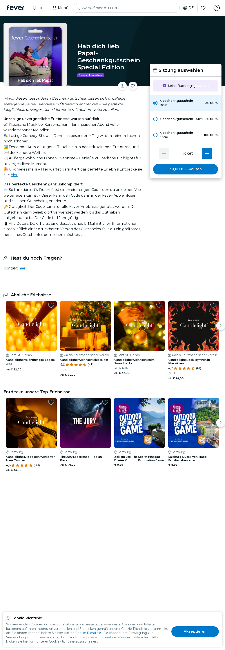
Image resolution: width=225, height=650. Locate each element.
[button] (185, 103)
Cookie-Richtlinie (88, 633)
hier (14, 175)
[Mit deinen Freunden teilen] (122, 86)
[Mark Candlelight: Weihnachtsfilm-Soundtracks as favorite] (159, 305)
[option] (185, 103)
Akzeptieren (195, 631)
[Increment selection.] (207, 153)
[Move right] (220, 325)
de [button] (191, 8)
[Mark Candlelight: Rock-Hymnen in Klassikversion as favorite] (213, 305)
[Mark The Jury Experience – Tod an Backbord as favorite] (105, 402)
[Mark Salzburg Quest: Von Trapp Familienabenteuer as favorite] (213, 402)
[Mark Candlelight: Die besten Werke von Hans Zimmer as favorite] (51, 402)
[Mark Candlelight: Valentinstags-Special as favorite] (51, 305)
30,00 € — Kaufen (185, 169)
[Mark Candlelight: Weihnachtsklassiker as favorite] (105, 305)
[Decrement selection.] (164, 153)
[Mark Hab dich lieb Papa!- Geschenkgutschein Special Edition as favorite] (133, 86)
